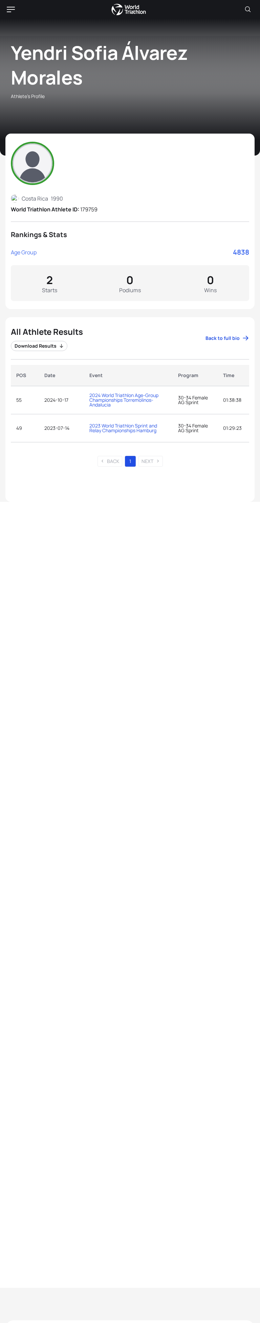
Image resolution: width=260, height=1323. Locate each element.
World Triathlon (128, 9)
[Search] (248, 9)
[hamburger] (11, 9)
